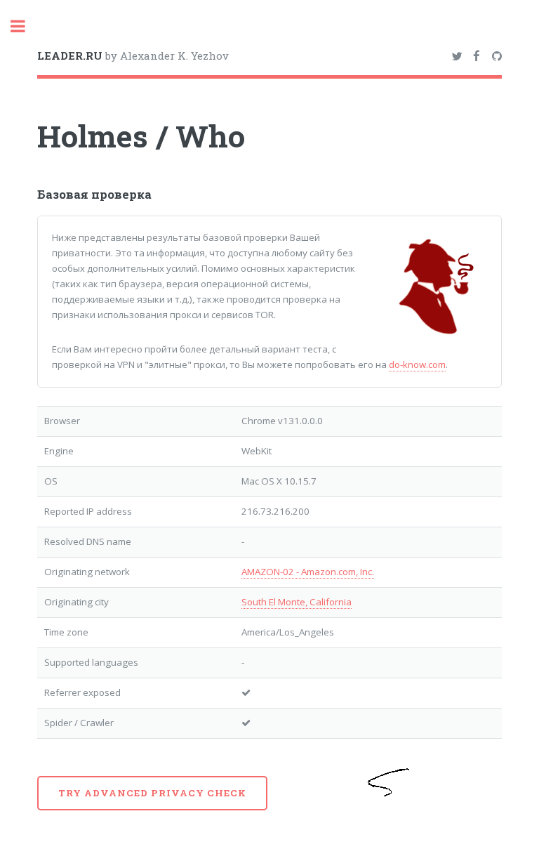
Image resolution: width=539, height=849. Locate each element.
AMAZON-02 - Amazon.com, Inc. (307, 571)
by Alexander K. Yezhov (133, 55)
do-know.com (417, 364)
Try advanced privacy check (152, 793)
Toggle (25, 26)
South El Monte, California (296, 601)
